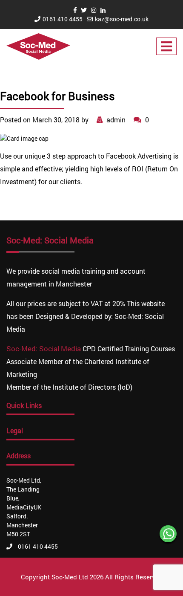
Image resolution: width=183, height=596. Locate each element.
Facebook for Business (57, 96)
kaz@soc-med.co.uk (122, 19)
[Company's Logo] (38, 46)
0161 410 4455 (63, 19)
